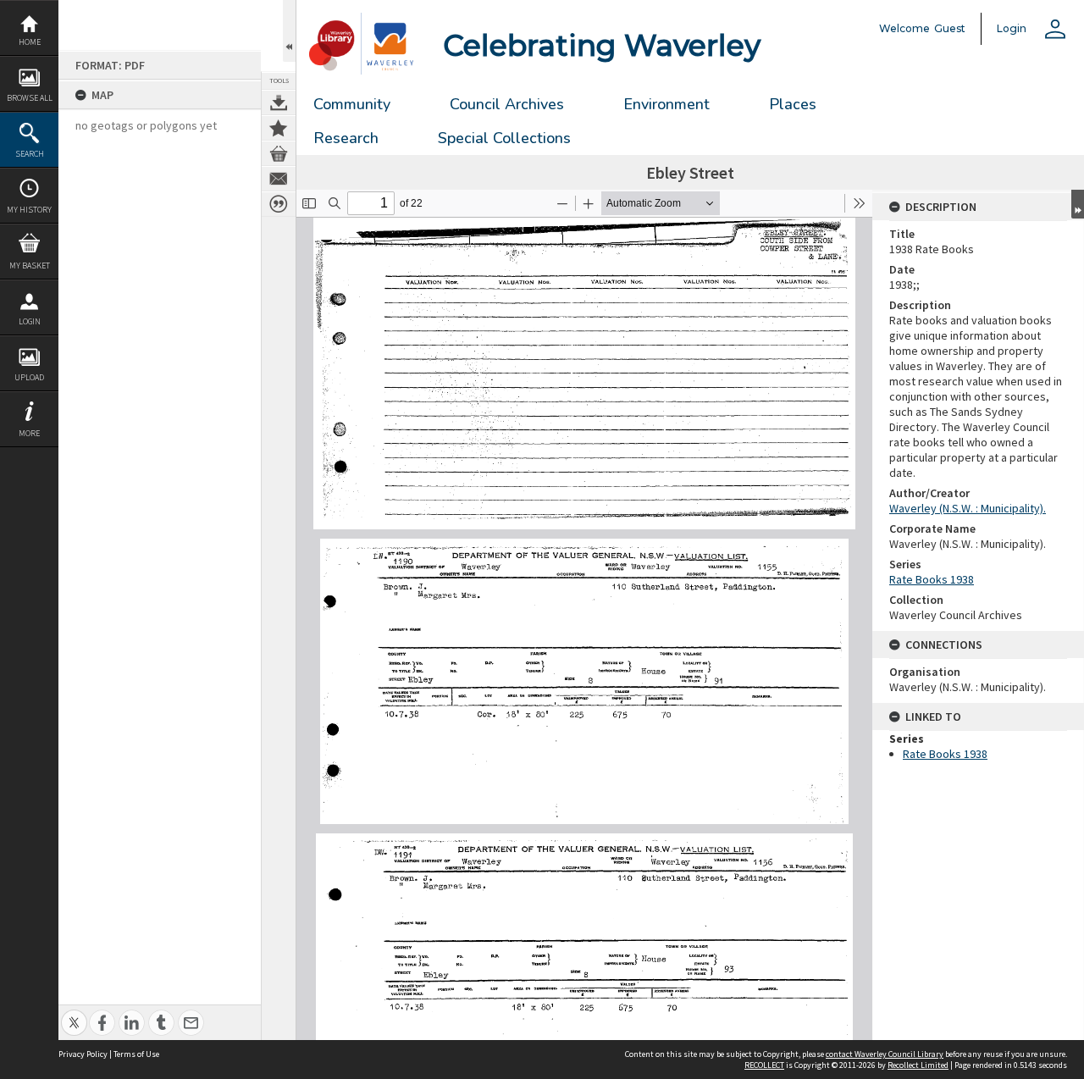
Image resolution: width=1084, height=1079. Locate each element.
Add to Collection (279, 128)
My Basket (29, 265)
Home (30, 41)
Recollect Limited (918, 1065)
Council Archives (507, 104)
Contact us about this (279, 178)
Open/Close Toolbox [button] (289, 31)
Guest (949, 28)
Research (346, 138)
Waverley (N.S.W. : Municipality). (967, 508)
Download (279, 102)
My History (29, 209)
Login (30, 321)
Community (351, 104)
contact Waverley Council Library (884, 1054)
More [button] (29, 433)
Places (792, 104)
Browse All (30, 97)
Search (29, 153)
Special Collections (504, 138)
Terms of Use (136, 1054)
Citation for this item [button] (279, 204)
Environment (666, 104)
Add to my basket (279, 153)
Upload (29, 377)
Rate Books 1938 (931, 579)
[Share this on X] (74, 1013)
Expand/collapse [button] (1077, 204)
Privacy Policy (83, 1054)
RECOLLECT (764, 1065)
